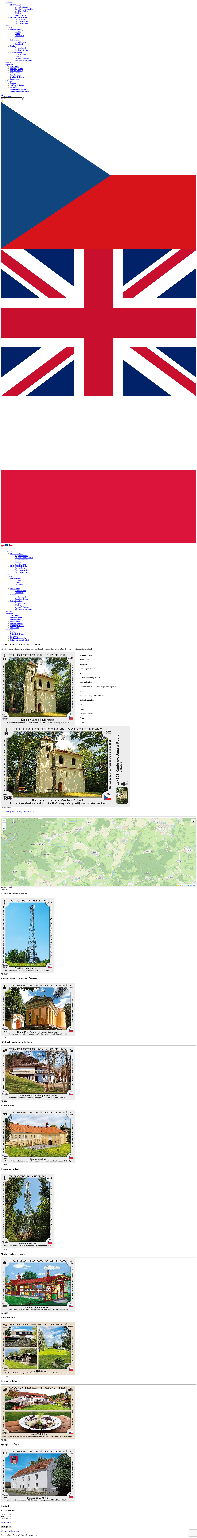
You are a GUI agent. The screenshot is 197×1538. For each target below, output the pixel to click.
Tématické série (20, 42)
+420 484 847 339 (7, 1522)
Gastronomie (19, 36)
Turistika (18, 32)
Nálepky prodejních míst (23, 60)
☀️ (2, 101)
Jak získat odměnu (21, 11)
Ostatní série (19, 44)
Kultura (17, 34)
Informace (9, 81)
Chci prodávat (20, 19)
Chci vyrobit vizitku (22, 21)
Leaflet (181, 885)
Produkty (8, 27)
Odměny (18, 13)
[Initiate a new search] (193, 820)
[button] (4, 821)
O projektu (9, 65)
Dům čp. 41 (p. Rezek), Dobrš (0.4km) (19, 812)
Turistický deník (20, 48)
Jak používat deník (21, 7)
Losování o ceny (21, 15)
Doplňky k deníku (21, 50)
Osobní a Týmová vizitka (24, 9)
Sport (16, 38)
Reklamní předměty (22, 58)
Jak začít (8, 3)
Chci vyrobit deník (21, 23)
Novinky (8, 62)
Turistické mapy (20, 54)
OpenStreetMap (191, 885)
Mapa (7, 25)
